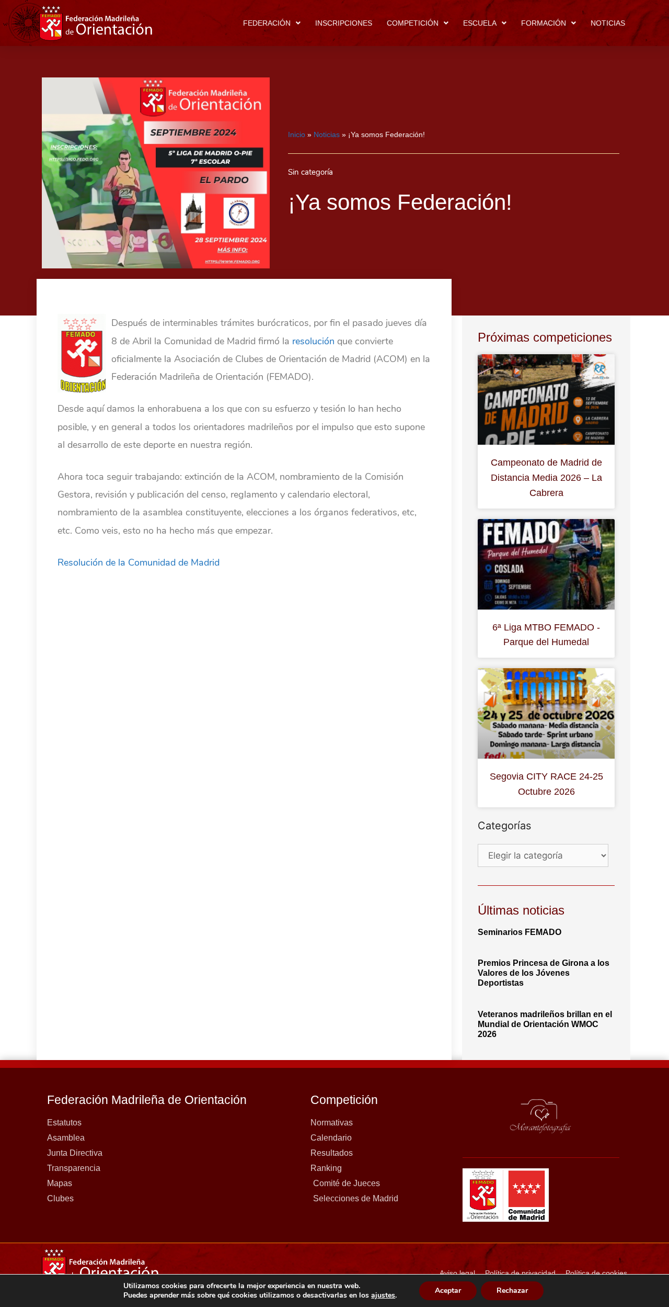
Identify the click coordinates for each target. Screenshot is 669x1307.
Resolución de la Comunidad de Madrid (138, 562)
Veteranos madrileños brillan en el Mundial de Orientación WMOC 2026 (545, 1024)
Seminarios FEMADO (519, 932)
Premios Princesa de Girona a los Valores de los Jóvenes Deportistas (543, 973)
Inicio (296, 134)
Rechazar (512, 1290)
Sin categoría (310, 172)
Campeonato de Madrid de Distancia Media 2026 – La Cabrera (546, 477)
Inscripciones (343, 23)
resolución (313, 341)
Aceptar (448, 1290)
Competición (413, 23)
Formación (543, 23)
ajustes (383, 1295)
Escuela (480, 23)
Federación (267, 23)
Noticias (608, 23)
